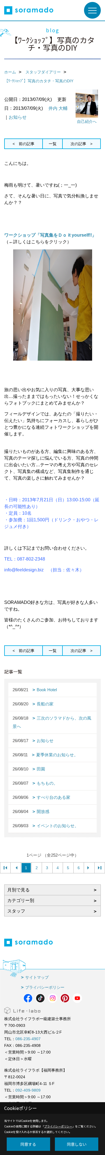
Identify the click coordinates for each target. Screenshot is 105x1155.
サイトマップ (37, 977)
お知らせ (18, 117)
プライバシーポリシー (44, 987)
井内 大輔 (57, 108)
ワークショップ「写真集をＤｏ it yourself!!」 (50, 235)
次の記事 (78, 144)
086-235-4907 (28, 1039)
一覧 (53, 144)
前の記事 (26, 144)
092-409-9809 (28, 1090)
